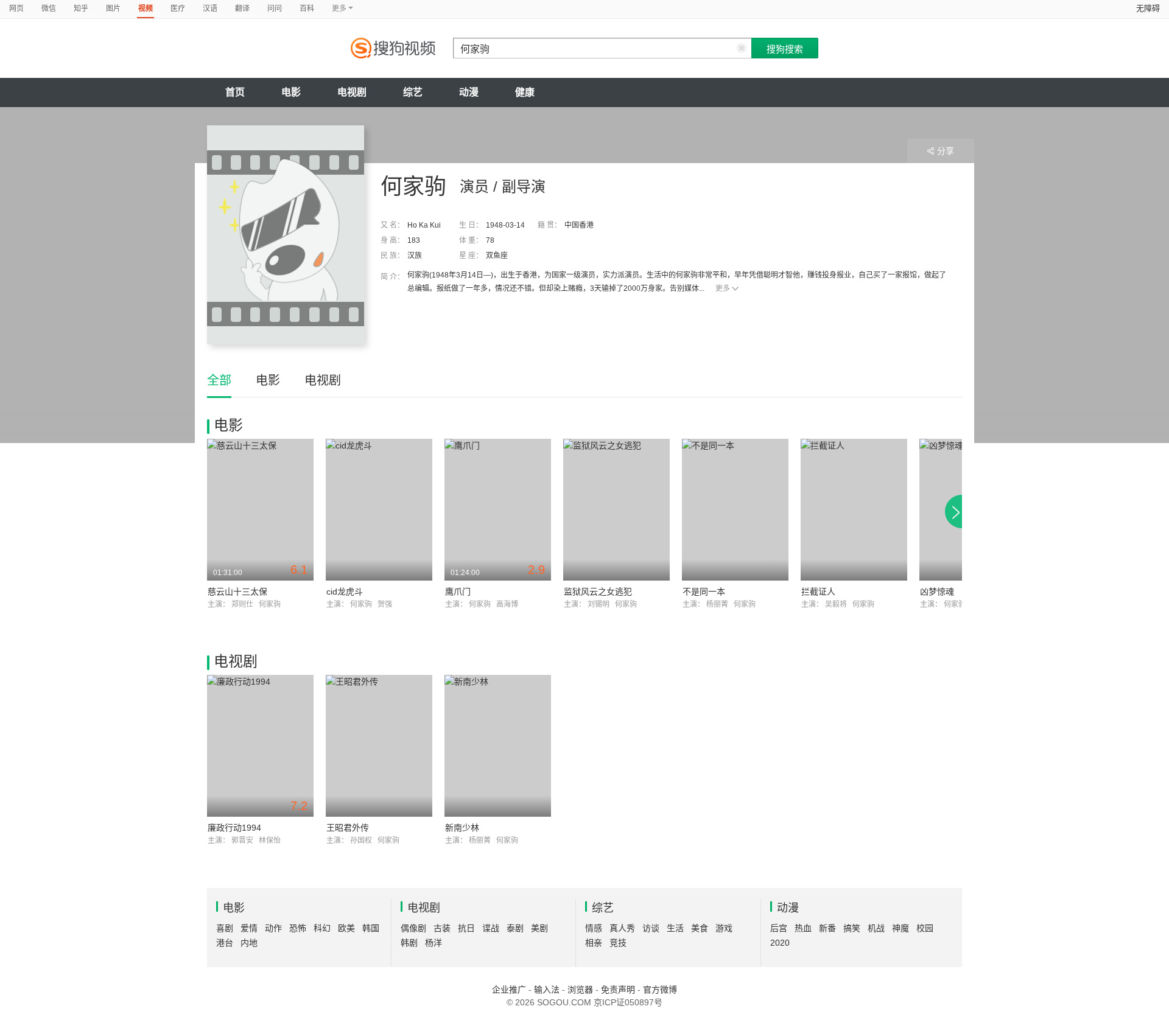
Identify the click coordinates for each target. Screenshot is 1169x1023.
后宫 (778, 928)
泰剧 (515, 928)
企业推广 (509, 989)
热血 (803, 928)
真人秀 (622, 928)
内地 (249, 943)
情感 (593, 928)
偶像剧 (413, 928)
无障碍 (1148, 8)
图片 (113, 8)
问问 (274, 8)
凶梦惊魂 (937, 591)
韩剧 (409, 943)
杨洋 (433, 943)
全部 (219, 380)
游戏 (723, 928)
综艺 (413, 92)
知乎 (81, 8)
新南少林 (462, 828)
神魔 (900, 928)
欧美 (346, 928)
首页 (235, 92)
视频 (145, 8)
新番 (827, 928)
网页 (16, 8)
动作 (273, 928)
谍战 (490, 928)
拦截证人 (818, 591)
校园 (924, 928)
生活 (675, 928)
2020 (780, 943)
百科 (307, 8)
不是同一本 (704, 591)
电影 (291, 92)
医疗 (177, 8)
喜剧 (224, 928)
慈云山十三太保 (237, 591)
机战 (876, 928)
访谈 (650, 928)
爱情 (249, 928)
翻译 (242, 8)
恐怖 (297, 928)
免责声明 (618, 989)
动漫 (469, 92)
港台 (224, 943)
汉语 (210, 8)
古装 (442, 928)
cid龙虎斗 (344, 591)
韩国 (370, 928)
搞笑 (851, 928)
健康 (525, 92)
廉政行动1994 (234, 828)
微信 (48, 8)
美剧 (539, 928)
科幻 (322, 928)
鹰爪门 (458, 591)
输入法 (547, 989)
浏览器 (580, 989)
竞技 (618, 943)
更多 (722, 288)
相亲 (593, 943)
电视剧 (352, 92)
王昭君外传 (347, 828)
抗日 (466, 928)
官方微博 (660, 989)
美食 (699, 928)
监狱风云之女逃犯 (598, 591)
